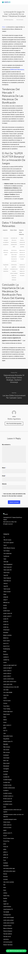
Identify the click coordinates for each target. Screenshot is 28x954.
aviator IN (5, 619)
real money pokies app (9, 868)
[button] (16, 950)
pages (4, 830)
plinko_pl (5, 857)
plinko (4, 849)
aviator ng (5, 627)
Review (5, 874)
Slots (4, 887)
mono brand (6, 758)
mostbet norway (7, 785)
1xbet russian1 (7, 591)
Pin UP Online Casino (8, 838)
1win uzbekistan (7, 553)
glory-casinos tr (7, 725)
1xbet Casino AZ (7, 567)
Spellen (5, 898)
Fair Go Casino (7, 700)
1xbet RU (5, 586)
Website (4, 484)
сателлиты (6, 939)
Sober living (6, 895)
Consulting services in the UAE (11, 687)
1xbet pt (5, 583)
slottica (5, 893)
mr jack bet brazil (7, 801)
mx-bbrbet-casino (7, 804)
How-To (5, 730)
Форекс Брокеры (8, 944)
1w (4, 537)
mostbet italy (6, 782)
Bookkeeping (6, 649)
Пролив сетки (7, 936)
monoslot (5, 771)
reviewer (5, 879)
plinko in (5, 852)
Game (4, 717)
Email (4, 476)
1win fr (5, 545)
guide (4, 728)
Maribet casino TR (7, 741)
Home (3, 27)
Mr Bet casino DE (7, 798)
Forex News (6, 706)
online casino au (7, 825)
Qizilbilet (5, 863)
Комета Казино (7, 925)
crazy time (6, 695)
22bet (4, 594)
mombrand (6, 755)
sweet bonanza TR (8, 909)
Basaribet (5, 632)
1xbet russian (6, 589)
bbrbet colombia (7, 635)
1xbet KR (5, 575)
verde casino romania (8, 923)
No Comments (20, 19)
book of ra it (6, 646)
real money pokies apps (9, 871)
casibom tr (6, 657)
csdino (5, 698)
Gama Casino (6, 714)
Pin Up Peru (6, 841)
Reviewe (5, 876)
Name (4, 467)
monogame (6, 768)
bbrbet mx (5, 638)
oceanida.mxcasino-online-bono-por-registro (12, 810)
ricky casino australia (8, 882)
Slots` (4, 890)
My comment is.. (6, 444)
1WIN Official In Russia (9, 548)
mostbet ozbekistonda (9, 788)
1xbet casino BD (7, 570)
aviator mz (6, 624)
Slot (4, 884)
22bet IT (5, 600)
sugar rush (6, 904)
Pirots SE (5, 846)
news (4, 807)
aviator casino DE (7, 613)
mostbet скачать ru (8, 796)
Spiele (5, 901)
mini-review (6, 749)
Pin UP (5, 835)
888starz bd (6, 602)
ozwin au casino (7, 827)
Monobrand (6, 766)
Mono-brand (6, 763)
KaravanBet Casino (8, 736)
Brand (4, 651)
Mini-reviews (6, 752)
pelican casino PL (7, 833)
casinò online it (7, 676)
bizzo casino (6, 640)
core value (5, 689)
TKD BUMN (6, 912)
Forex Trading (6, 708)
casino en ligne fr (7, 668)
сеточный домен (7, 942)
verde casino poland (8, 920)
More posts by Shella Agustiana (14, 423)
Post (4, 860)
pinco (4, 844)
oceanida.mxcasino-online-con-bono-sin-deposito (13, 815)
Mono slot (5, 760)
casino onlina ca (7, 670)
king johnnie (6, 738)
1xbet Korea (6, 572)
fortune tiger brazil (8, 711)
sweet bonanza (7, 906)
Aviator (5, 608)
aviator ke (5, 621)
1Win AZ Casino (7, 540)
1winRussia (6, 556)
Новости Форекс (7, 931)
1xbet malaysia (7, 578)
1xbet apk (5, 561)
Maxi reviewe (6, 747)
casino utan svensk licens (9, 681)
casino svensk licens (8, 679)
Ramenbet (5, 865)
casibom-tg (6, 659)
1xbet (4, 559)
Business (5, 654)
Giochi (4, 722)
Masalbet (5, 744)
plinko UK (5, 854)
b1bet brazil (6, 629)
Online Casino (6, 822)
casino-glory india (7, 684)
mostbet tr (6, 790)
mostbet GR (6, 777)
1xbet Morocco (7, 580)
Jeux (4, 733)
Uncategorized (7, 914)
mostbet (5, 774)
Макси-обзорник (7, 928)
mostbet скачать (7, 793)
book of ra (5, 643)
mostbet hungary (7, 779)
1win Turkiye (6, 550)
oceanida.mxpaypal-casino (10, 819)
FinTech (5, 703)
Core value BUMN (7, 692)
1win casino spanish (8, 542)
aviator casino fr (7, 616)
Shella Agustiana (9, 19)
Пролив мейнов (7, 933)
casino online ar (7, 673)
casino (5, 662)
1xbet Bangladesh (7, 564)
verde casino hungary (8, 917)
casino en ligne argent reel (10, 665)
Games (5, 719)
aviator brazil (6, 610)
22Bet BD (5, 597)
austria (5, 605)
